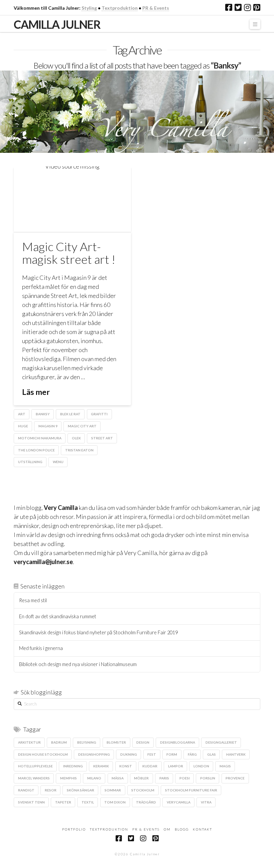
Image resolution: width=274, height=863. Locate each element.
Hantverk (236, 754)
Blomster (116, 742)
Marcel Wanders (34, 778)
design (142, 742)
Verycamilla (178, 802)
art (21, 414)
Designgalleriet (221, 742)
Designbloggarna (177, 742)
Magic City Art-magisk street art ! (68, 252)
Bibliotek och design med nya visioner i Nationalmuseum (78, 664)
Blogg (182, 829)
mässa (118, 778)
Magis (225, 766)
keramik (101, 766)
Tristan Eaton (79, 450)
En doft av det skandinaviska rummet (57, 616)
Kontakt (202, 829)
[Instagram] (247, 7)
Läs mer (36, 392)
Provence (235, 778)
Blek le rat (70, 414)
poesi (184, 778)
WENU (58, 462)
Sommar (113, 790)
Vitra (206, 802)
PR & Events (155, 8)
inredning (73, 766)
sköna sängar (80, 790)
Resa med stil (33, 600)
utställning (30, 462)
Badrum (59, 742)
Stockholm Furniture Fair (191, 790)
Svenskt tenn (31, 802)
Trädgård (146, 802)
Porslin (207, 778)
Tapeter (63, 802)
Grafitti (99, 414)
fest (151, 754)
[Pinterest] (256, 7)
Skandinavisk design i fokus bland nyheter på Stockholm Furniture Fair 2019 (98, 632)
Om (167, 829)
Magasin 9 (47, 426)
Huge (23, 426)
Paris (164, 778)
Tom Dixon (115, 802)
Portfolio (74, 829)
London (201, 766)
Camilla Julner (57, 24)
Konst (125, 766)
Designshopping (94, 754)
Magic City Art (82, 426)
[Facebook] (228, 7)
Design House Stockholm (43, 754)
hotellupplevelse (35, 766)
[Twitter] (238, 7)
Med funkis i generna (41, 648)
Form (171, 754)
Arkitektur (29, 742)
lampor (175, 766)
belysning (86, 742)
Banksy (43, 414)
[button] (255, 24)
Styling (89, 8)
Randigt (26, 790)
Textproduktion (120, 8)
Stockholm (142, 790)
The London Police (36, 450)
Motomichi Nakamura (39, 438)
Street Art (102, 438)
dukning (128, 754)
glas (211, 754)
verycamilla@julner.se (43, 561)
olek (76, 438)
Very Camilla (61, 507)
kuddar (149, 766)
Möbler (141, 778)
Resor (50, 790)
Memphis (68, 778)
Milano (94, 778)
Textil (88, 802)
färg (192, 754)
